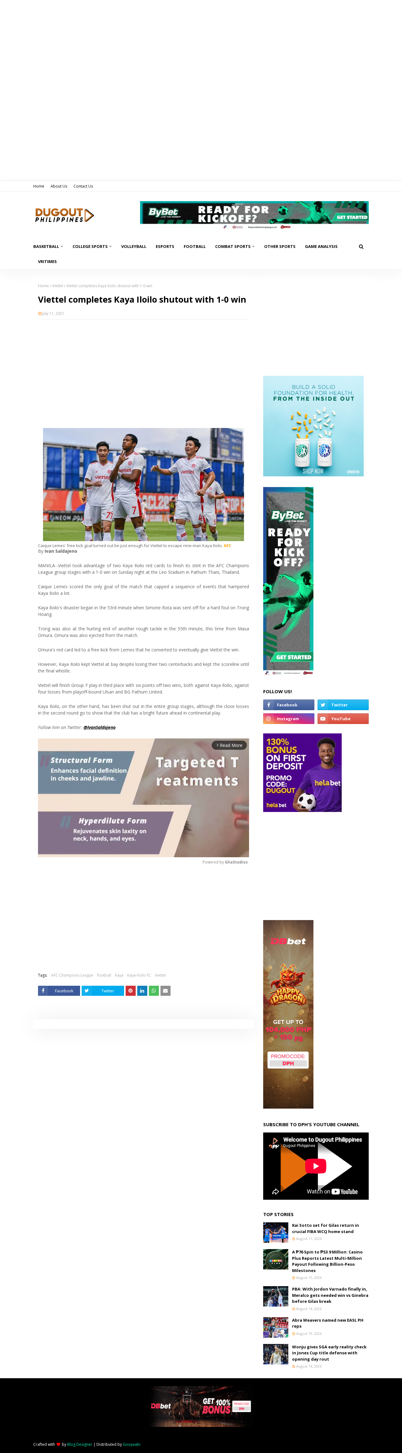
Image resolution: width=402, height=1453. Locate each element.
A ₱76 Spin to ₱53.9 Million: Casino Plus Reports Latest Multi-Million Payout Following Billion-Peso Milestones (327, 1261)
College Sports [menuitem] (90, 246)
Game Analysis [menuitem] (321, 246)
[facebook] (288, 704)
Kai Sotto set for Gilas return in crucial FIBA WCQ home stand (325, 1228)
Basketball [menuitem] (46, 246)
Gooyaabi (131, 1444)
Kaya (119, 975)
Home (38, 186)
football (104, 975)
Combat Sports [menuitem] (233, 246)
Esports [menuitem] (165, 246)
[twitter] (343, 704)
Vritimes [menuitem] (47, 261)
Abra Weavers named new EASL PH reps (327, 1323)
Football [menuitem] (195, 246)
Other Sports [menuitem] (280, 246)
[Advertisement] (143, 370)
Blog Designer (79, 1444)
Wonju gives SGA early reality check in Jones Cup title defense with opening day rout (329, 1353)
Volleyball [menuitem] (133, 246)
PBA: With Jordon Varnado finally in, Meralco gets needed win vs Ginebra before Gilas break (330, 1295)
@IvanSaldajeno (100, 727)
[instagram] (288, 718)
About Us (59, 186)
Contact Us (83, 186)
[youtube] (343, 718)
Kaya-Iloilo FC (139, 975)
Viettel (57, 285)
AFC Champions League (72, 975)
